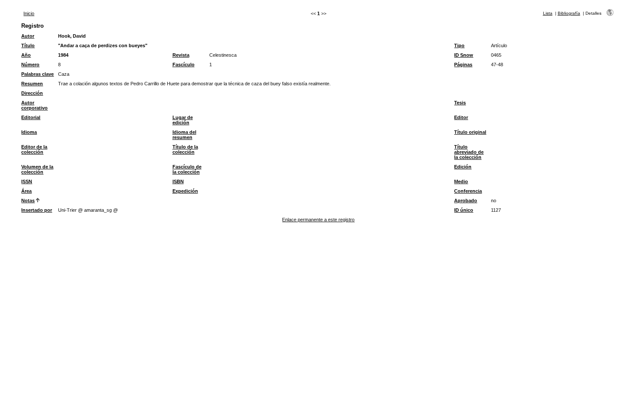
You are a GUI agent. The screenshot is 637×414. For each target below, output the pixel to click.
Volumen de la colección (37, 169)
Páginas (463, 64)
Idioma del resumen (184, 134)
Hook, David (72, 36)
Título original (470, 132)
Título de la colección (185, 149)
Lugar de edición (182, 120)
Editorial (30, 117)
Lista (547, 13)
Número (30, 64)
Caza (63, 74)
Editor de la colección (34, 149)
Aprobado (465, 200)
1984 (63, 55)
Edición (462, 166)
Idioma (29, 132)
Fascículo (183, 64)
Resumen (32, 83)
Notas (28, 200)
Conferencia (468, 191)
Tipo (459, 45)
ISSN (26, 181)
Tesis (460, 102)
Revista (180, 55)
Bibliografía (569, 13)
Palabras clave (37, 74)
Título (28, 45)
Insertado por (36, 210)
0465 (496, 55)
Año (26, 55)
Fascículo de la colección (187, 169)
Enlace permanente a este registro (318, 219)
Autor (27, 36)
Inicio (28, 13)
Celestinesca (223, 55)
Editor (461, 117)
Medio (461, 181)
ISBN (178, 181)
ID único (463, 210)
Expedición (185, 191)
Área (26, 191)
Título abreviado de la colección (469, 152)
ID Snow (463, 55)
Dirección (32, 93)
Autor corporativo (34, 105)
